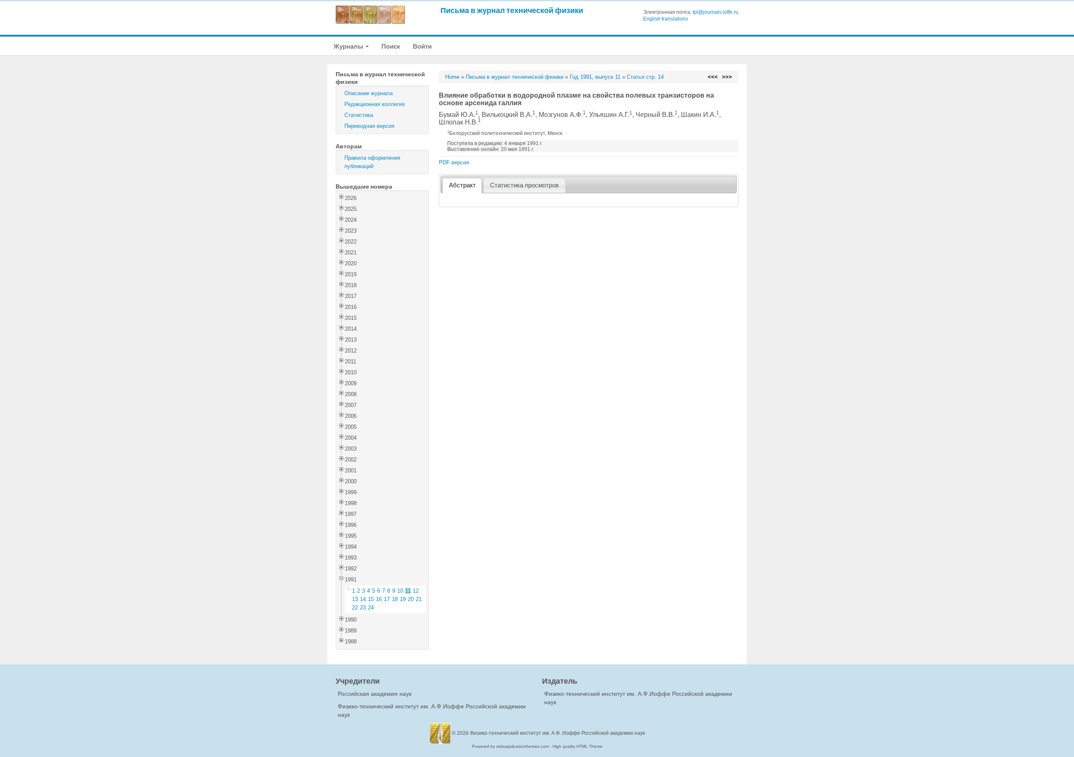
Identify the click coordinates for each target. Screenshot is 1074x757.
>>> (727, 77)
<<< (713, 77)
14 (363, 599)
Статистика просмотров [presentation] (524, 185)
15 (371, 599)
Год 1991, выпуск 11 (595, 77)
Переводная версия (369, 126)
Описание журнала (368, 93)
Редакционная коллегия (374, 104)
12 (416, 591)
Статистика (358, 115)
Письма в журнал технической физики (512, 10)
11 (408, 591)
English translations (665, 19)
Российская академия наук (375, 693)
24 (371, 607)
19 (403, 599)
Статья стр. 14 (645, 77)
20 (411, 599)
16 (379, 599)
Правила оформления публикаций (372, 162)
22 (355, 607)
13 (355, 599)
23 (363, 607)
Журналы (349, 46)
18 (395, 599)
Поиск (390, 46)
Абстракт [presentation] (462, 185)
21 (419, 599)
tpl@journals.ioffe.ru (715, 12)
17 (387, 599)
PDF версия (454, 162)
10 (400, 591)
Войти (422, 46)
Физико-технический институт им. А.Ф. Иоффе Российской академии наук (557, 733)
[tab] (462, 185)
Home (452, 77)
